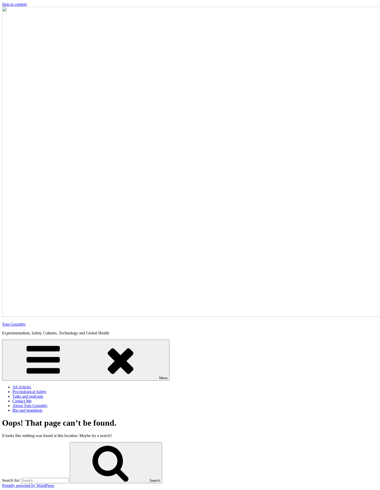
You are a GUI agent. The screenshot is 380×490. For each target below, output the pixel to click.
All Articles (21, 387)
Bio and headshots (27, 410)
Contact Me (22, 401)
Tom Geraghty (14, 324)
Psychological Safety (29, 391)
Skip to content (14, 4)
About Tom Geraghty (30, 405)
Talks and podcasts (27, 396)
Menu (163, 378)
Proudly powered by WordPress (28, 485)
